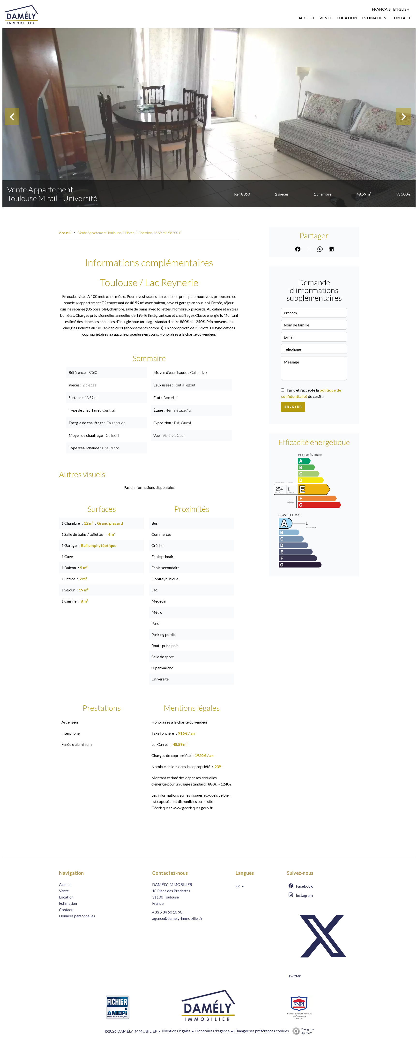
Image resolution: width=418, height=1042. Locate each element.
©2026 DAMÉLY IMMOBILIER (130, 1031)
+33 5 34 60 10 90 (167, 912)
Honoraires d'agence (212, 1030)
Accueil (64, 233)
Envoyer (293, 406)
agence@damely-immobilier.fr (177, 918)
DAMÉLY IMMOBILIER (172, 884)
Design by (307, 1031)
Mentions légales (176, 1030)
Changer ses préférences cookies (261, 1030)
